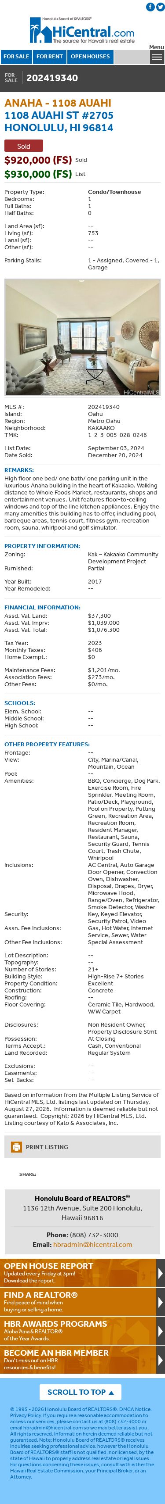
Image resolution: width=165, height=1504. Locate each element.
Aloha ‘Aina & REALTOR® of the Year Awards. (55, 1330)
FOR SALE (16, 56)
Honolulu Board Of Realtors (83, 30)
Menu (156, 47)
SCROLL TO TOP (77, 1392)
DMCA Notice (134, 1409)
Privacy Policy (25, 1415)
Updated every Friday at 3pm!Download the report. (49, 1272)
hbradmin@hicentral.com (92, 1244)
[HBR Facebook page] (150, 7)
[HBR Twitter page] (160, 7)
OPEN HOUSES (90, 56)
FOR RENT (50, 56)
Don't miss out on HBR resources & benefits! (56, 1359)
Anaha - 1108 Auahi (57, 102)
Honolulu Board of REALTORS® (81, 1409)
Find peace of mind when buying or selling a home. (41, 1301)
